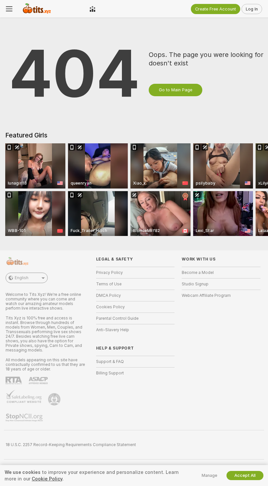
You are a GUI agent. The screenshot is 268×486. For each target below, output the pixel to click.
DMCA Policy (108, 295)
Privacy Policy (109, 272)
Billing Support (110, 373)
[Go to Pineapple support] (55, 399)
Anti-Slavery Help (112, 330)
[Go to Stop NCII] (25, 418)
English (21, 278)
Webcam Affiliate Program (206, 295)
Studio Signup (195, 284)
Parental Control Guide (117, 318)
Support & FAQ (110, 361)
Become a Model (198, 272)
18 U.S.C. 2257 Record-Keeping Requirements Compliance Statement (71, 444)
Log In (252, 9)
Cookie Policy (47, 478)
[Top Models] (92, 9)
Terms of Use (109, 284)
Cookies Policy (110, 307)
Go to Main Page (175, 89)
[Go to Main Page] (51, 9)
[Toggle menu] (9, 9)
